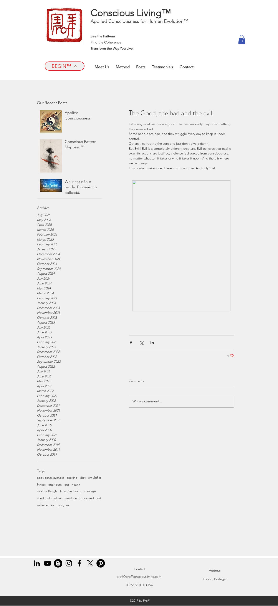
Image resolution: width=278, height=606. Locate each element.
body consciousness (50, 478)
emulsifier (94, 478)
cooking (72, 478)
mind (40, 498)
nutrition (71, 498)
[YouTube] (47, 563)
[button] (241, 39)
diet (83, 478)
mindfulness (54, 498)
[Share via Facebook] (131, 342)
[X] (90, 563)
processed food (90, 498)
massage (90, 491)
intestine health (70, 491)
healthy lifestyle (47, 491)
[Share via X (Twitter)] (141, 342)
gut (66, 484)
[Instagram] (69, 563)
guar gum (55, 484)
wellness (42, 505)
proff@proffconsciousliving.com (138, 576)
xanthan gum (60, 505)
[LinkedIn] (37, 563)
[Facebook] (79, 563)
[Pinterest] (100, 563)
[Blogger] (58, 563)
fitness (41, 484)
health (76, 484)
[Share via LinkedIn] (152, 342)
